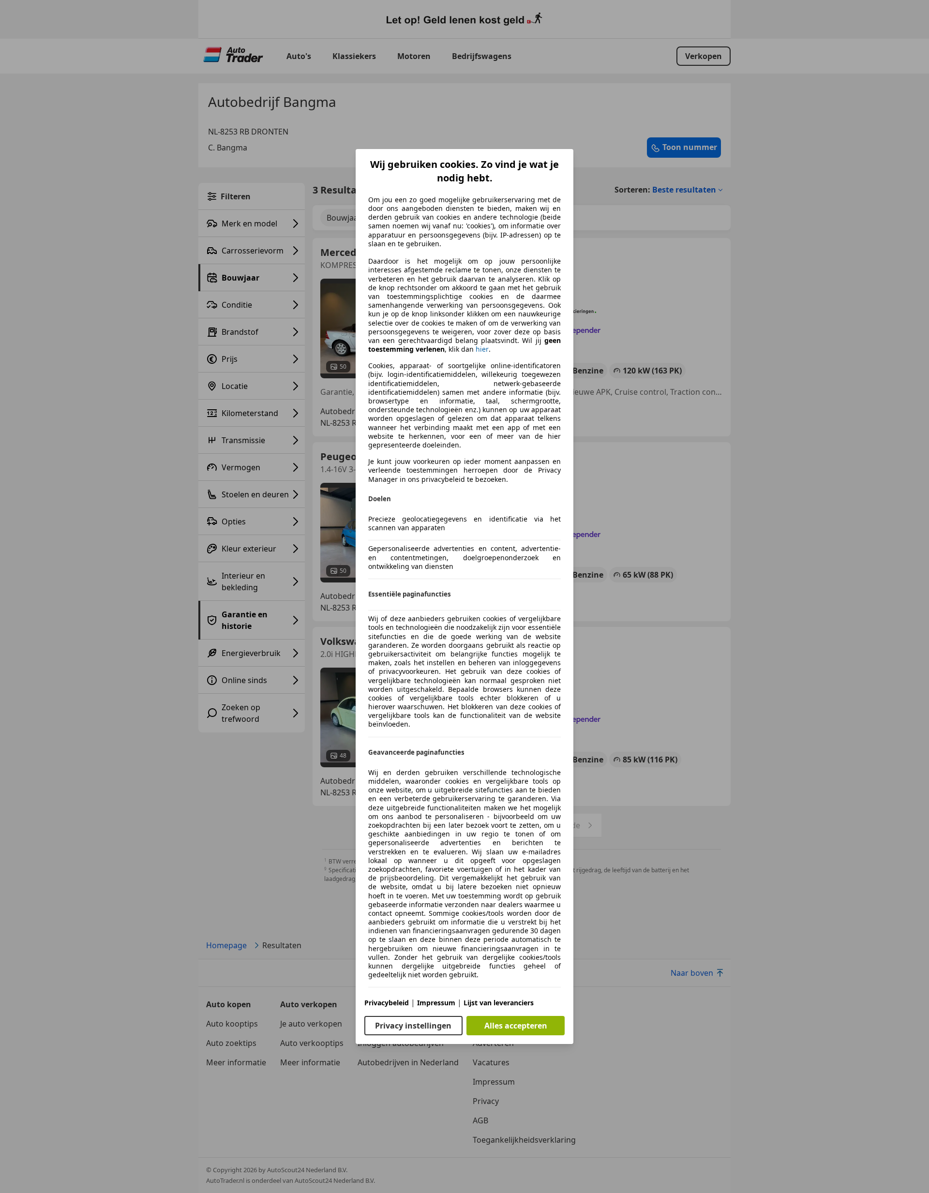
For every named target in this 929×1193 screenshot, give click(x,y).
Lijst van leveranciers (499, 1002)
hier (482, 349)
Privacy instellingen (413, 1025)
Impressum (436, 1002)
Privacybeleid (386, 1002)
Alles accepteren (515, 1025)
